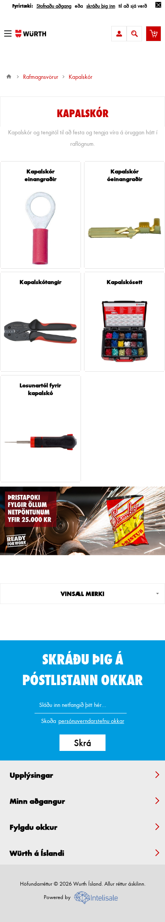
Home (9, 76)
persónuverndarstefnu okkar (91, 721)
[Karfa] (153, 33)
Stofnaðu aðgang (53, 5)
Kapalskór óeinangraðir (124, 175)
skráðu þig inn (100, 5)
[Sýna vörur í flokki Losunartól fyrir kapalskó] (40, 442)
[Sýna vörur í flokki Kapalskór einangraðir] (40, 228)
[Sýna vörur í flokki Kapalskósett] (124, 331)
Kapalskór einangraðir (40, 175)
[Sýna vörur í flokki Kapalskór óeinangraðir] (124, 228)
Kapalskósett (124, 281)
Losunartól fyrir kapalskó (40, 389)
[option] (82, 521)
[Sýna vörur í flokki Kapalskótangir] (40, 331)
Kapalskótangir (40, 281)
